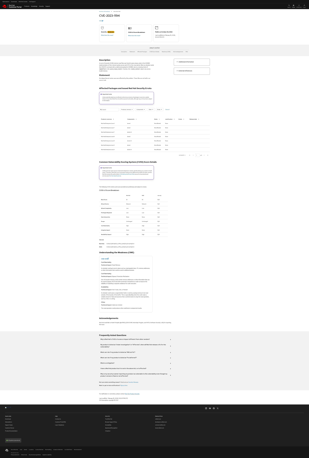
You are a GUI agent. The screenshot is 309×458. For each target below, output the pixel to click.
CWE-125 (104, 259)
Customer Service (9, 428)
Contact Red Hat (39, 449)
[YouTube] (210, 409)
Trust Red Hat (108, 419)
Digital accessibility (47, 454)
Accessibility (108, 425)
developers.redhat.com (161, 422)
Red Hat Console (23, 1)
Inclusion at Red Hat (58, 449)
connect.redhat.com (160, 425)
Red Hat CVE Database (104, 11)
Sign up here (123, 385)
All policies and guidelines (35, 454)
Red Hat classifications (114, 176)
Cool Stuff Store (68, 449)
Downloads (14, 1)
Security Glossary (133, 382)
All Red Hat (299, 7)
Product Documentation (11, 431)
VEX (100, 21)
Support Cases (9, 425)
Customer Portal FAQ (60, 422)
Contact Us (58, 419)
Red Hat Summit (78, 449)
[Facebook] (214, 409)
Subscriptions (5, 1)
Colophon (107, 431)
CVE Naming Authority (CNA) (127, 174)
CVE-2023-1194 (116, 11)
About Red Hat (14, 449)
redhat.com (158, 419)
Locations (31, 449)
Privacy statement (15, 454)
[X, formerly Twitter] (218, 409)
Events (25, 449)
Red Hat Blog (48, 449)
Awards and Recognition (111, 428)
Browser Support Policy (111, 422)
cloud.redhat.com (159, 428)
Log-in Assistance (59, 425)
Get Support (32, 1)
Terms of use (24, 454)
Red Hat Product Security (132, 394)
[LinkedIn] (206, 409)
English (293, 7)
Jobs (21, 449)
